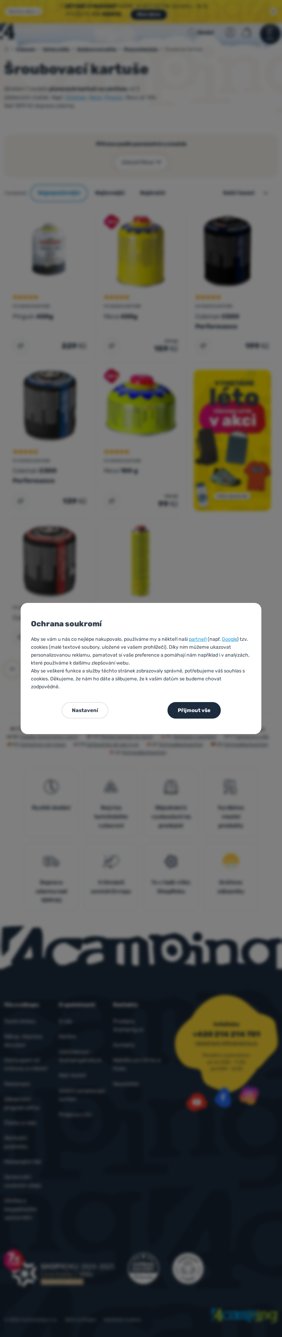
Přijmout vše (194, 710)
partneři (198, 639)
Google (229, 639)
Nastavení (85, 710)
